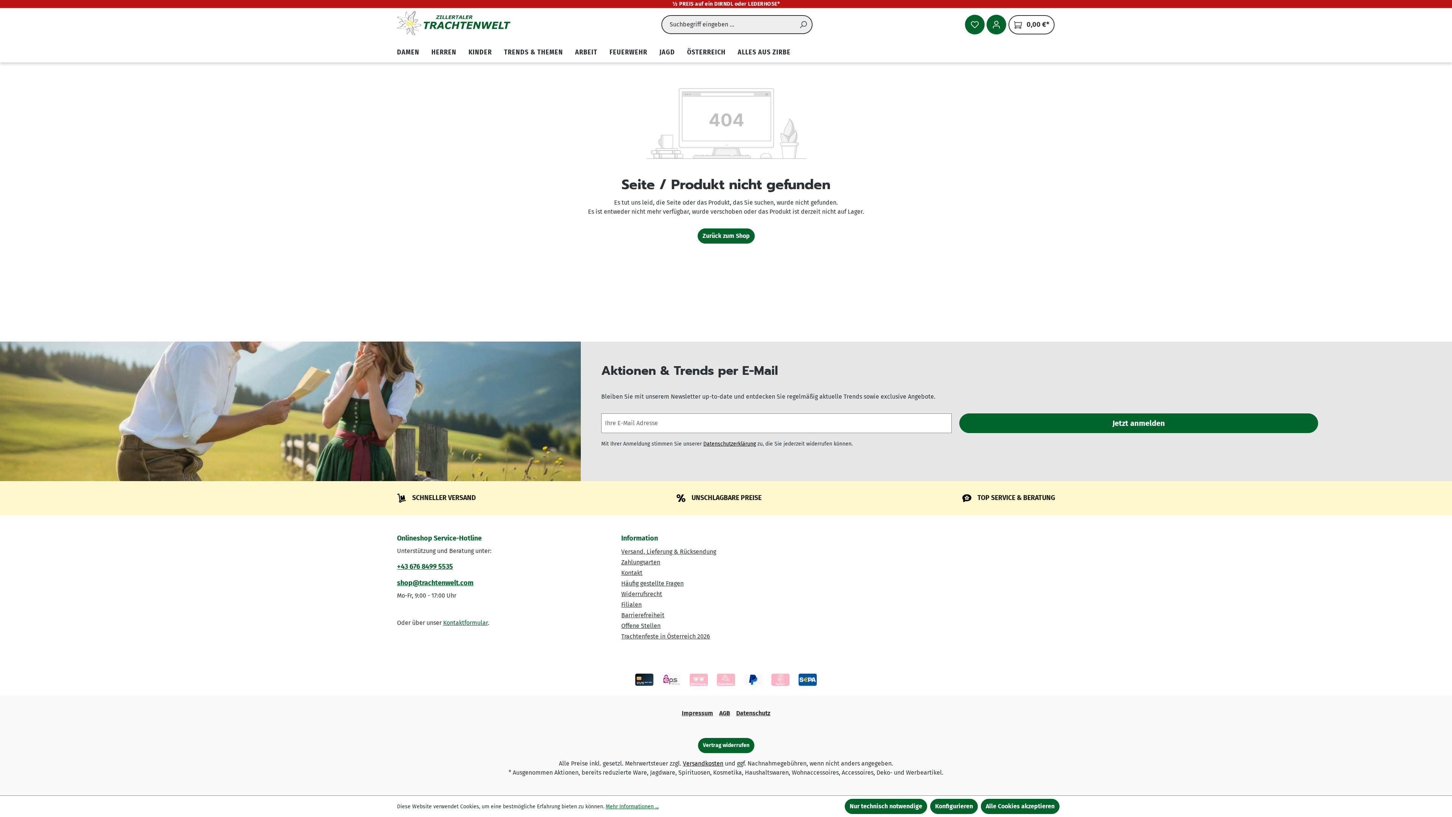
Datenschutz (753, 713)
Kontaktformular (465, 622)
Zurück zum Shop (726, 235)
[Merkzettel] (975, 24)
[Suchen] (803, 24)
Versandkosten (703, 763)
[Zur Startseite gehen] (453, 23)
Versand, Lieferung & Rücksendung (668, 551)
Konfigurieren (954, 806)
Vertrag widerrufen (726, 745)
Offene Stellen (641, 625)
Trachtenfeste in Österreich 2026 (665, 636)
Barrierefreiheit (642, 615)
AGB (724, 713)
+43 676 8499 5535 (425, 566)
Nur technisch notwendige (886, 806)
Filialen (631, 604)
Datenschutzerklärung (729, 444)
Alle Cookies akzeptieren (1020, 806)
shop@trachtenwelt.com (435, 583)
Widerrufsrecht (641, 594)
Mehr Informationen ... (632, 806)
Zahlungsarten (640, 562)
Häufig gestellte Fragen (652, 583)
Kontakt (631, 572)
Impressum (697, 713)
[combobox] (728, 24)
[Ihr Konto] (996, 24)
